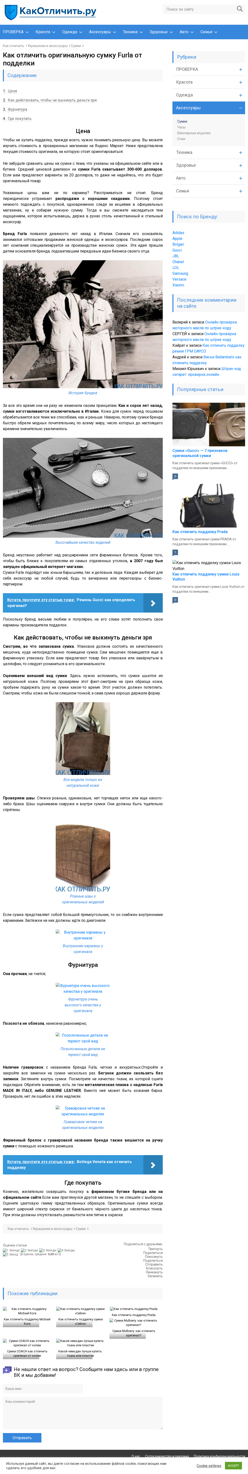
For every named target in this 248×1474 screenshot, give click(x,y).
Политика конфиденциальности (219, 1456)
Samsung (180, 273)
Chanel (178, 262)
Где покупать (17, 118)
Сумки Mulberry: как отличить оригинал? (133, 1333)
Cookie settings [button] (209, 1466)
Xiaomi (178, 285)
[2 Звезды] (30, 1250)
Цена (10, 91)
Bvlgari (178, 244)
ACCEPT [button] (233, 1465)
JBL (175, 256)
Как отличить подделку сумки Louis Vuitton (206, 577)
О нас (136, 1456)
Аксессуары (100, 32)
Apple (177, 238)
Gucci (177, 250)
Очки (181, 139)
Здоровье (159, 32)
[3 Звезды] (48, 1250)
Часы (181, 127)
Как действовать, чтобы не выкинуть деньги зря (50, 100)
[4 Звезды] (67, 1250)
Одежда (69, 32)
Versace (179, 279)
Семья (206, 32)
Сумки (182, 121)
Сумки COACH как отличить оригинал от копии (27, 1353)
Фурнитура (15, 109)
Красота (43, 32)
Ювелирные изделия (193, 133)
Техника (130, 32)
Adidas (178, 232)
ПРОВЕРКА (13, 32)
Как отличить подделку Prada (133, 1315)
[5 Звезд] (11, 1254)
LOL (175, 267)
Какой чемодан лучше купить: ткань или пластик (80, 1353)
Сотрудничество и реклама (167, 1456)
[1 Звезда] (12, 1250)
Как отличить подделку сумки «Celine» (80, 1321)
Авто (184, 32)
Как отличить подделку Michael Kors (27, 1321)
